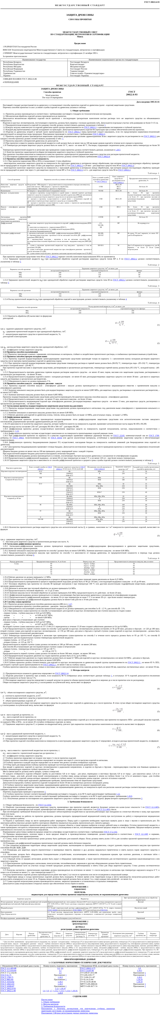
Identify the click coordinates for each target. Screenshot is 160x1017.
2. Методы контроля (49, 1004)
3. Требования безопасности (53, 1006)
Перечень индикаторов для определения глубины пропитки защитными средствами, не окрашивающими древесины (78, 1010)
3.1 (60, 970)
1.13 (17, 431)
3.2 (58, 968)
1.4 (44, 991)
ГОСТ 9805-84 (7, 979)
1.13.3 (61, 991)
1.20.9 (129, 796)
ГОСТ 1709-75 (7, 977)
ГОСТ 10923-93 (7, 984)
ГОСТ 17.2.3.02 (110, 832)
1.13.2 (55, 991)
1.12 (118, 794)
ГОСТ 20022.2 (77, 165)
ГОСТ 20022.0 (99, 469)
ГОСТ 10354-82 (7, 982)
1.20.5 (117, 150)
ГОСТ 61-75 (6, 975)
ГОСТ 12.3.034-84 (8, 970)
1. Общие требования (50, 1002)
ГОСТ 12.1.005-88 (8, 968)
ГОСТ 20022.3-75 (87, 968)
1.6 (139, 968)
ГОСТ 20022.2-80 (8, 991)
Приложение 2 (47, 1013)
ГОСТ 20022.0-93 (8, 988)
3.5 (60, 973)
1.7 (51, 991)
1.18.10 (139, 979)
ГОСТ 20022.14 (61, 673)
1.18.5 (139, 970)
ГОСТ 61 (104, 910)
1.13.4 (67, 991)
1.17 (70, 604)
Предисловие (47, 1000)
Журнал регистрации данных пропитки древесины (76, 1013)
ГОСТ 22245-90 (87, 970)
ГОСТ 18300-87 (7, 986)
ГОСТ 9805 (77, 910)
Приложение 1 (49, 1009)
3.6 (62, 968)
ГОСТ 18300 (52, 910)
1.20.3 (139, 977)
